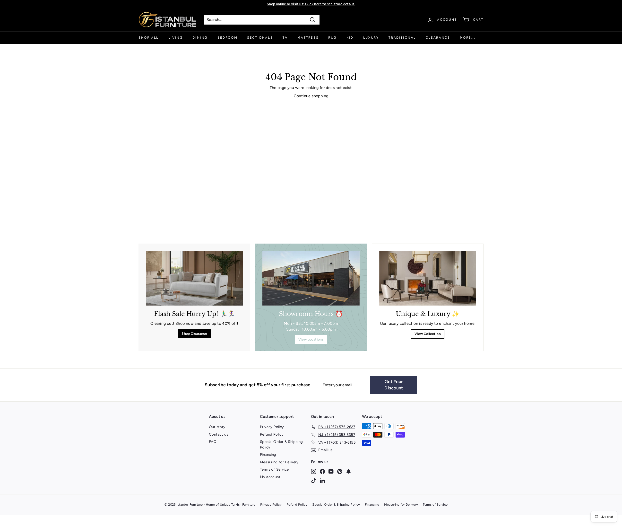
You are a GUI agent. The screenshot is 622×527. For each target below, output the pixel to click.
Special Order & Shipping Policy (281, 444)
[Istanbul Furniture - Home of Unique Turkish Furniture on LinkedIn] (322, 480)
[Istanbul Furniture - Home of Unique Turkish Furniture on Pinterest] (339, 471)
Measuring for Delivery (279, 462)
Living (175, 37)
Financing (268, 454)
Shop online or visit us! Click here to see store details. (311, 4)
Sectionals (260, 37)
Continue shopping (311, 96)
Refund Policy (272, 434)
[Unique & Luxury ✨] (427, 278)
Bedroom (227, 37)
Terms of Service (274, 469)
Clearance (438, 37)
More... (467, 37)
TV (285, 37)
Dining (200, 37)
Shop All (148, 37)
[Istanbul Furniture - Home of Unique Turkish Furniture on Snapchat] (348, 471)
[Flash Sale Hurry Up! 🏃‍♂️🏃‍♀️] (194, 278)
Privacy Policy (272, 427)
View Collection (428, 334)
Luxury (371, 37)
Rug (332, 37)
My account (270, 477)
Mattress (308, 37)
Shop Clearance (194, 334)
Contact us (218, 434)
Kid (350, 37)
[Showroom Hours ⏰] (311, 278)
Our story (217, 427)
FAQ (212, 441)
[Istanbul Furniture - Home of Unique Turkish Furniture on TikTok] (313, 480)
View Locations (311, 339)
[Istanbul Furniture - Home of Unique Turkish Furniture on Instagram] (313, 471)
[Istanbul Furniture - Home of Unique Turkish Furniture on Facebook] (322, 471)
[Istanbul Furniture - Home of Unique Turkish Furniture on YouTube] (331, 471)
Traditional (402, 37)
